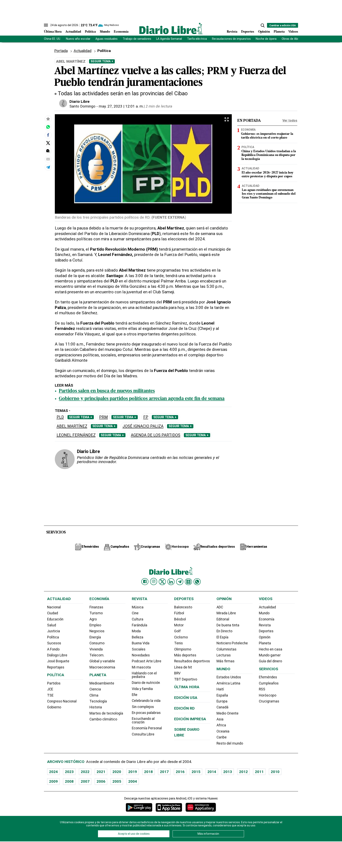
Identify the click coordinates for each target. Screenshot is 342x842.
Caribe (222, 737)
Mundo (105, 31)
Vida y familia (142, 689)
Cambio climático (103, 719)
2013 (227, 771)
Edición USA (185, 697)
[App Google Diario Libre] (139, 807)
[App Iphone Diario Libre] (169, 807)
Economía (121, 31)
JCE (50, 689)
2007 (85, 781)
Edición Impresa (190, 719)
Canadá (222, 707)
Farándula (139, 625)
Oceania (223, 731)
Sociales (138, 649)
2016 (180, 771)
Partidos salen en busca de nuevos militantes (107, 391)
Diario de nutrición (146, 683)
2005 (116, 781)
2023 (69, 771)
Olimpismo (182, 649)
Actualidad (73, 31)
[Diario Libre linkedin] (171, 581)
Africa (221, 725)
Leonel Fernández (76, 435)
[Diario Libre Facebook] (144, 581)
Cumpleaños (269, 683)
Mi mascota (141, 667)
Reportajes (55, 667)
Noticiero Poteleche (232, 643)
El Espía (222, 637)
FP (145, 417)
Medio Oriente (227, 713)
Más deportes (185, 655)
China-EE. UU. (52, 39)
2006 (101, 781)
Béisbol (180, 619)
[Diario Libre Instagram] (153, 581)
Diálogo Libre (57, 655)
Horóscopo (267, 695)
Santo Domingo (82, 106)
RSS (262, 689)
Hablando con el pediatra (144, 675)
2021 (101, 771)
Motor (179, 625)
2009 (53, 781)
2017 (164, 771)
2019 (132, 771)
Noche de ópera (266, 39)
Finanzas (96, 607)
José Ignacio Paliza (143, 426)
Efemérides (268, 677)
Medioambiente (101, 683)
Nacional (54, 607)
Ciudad (52, 613)
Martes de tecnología (106, 713)
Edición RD (184, 708)
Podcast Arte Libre (146, 661)
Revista (232, 31)
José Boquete (58, 661)
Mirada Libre (226, 613)
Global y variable (102, 661)
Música (137, 607)
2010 (275, 771)
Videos (293, 31)
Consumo (96, 643)
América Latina (228, 683)
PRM (103, 417)
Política (90, 31)
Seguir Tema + (102, 61)
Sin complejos (143, 707)
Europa (222, 701)
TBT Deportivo (185, 679)
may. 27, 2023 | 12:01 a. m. (121, 106)
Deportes (247, 31)
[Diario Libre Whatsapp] (197, 581)
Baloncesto (183, 607)
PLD (60, 417)
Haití (220, 689)
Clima (93, 695)
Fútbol (179, 613)
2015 (196, 771)
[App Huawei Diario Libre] (201, 807)
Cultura (137, 619)
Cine (135, 613)
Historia (95, 707)
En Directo (224, 631)
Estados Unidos (229, 677)
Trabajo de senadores (137, 39)
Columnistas (227, 649)
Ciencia (95, 689)
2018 (148, 771)
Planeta (279, 31)
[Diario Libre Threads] (188, 581)
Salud (51, 625)
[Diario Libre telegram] (179, 581)
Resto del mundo (230, 743)
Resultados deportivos (192, 661)
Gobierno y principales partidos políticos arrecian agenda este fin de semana (141, 398)
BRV (177, 673)
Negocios (96, 631)
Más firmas (226, 661)
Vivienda (96, 649)
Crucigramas (269, 701)
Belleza (137, 637)
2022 (85, 771)
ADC (220, 607)
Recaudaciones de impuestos (231, 39)
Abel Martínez (72, 426)
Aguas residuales (106, 39)
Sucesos (54, 643)
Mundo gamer (270, 655)
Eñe (134, 695)
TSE (50, 695)
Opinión (264, 31)
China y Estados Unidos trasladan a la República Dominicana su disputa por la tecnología (268, 155)
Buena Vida (140, 643)
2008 (69, 781)
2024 (53, 771)
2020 (116, 771)
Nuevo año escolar (78, 39)
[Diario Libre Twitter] (162, 581)
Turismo (96, 613)
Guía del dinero (270, 661)
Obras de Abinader (293, 39)
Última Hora (53, 31)
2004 (132, 781)
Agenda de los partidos (155, 435)
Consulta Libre (143, 734)
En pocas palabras (146, 713)
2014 (211, 771)
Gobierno (54, 707)
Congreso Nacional (62, 701)
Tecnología (98, 701)
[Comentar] (48, 151)
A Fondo (53, 649)
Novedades (141, 655)
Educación (55, 619)
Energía (95, 637)
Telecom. (96, 655)
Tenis (178, 643)
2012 (243, 771)
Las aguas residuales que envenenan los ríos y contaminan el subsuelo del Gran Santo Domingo (268, 193)
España (222, 695)
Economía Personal (147, 728)
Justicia (53, 631)
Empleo (95, 625)
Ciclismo (181, 637)
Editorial (223, 619)
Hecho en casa (270, 649)
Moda (136, 631)
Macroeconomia (102, 667)
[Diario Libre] (171, 28)
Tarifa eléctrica (197, 39)
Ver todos (289, 120)
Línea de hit (183, 667)
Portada (61, 50)
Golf (177, 631)
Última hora (186, 687)
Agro (93, 619)
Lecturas (224, 655)
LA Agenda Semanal (169, 39)
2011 (259, 771)
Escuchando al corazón (143, 720)
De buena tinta (228, 625)
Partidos (54, 683)
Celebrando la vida (146, 701)
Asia (220, 719)
